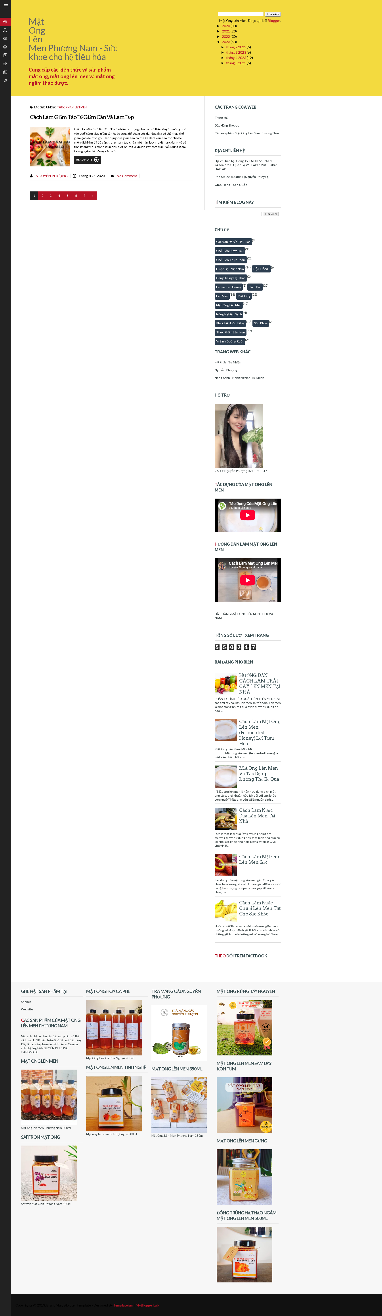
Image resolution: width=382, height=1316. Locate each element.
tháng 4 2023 (236, 57)
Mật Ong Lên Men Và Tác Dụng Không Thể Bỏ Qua (259, 774)
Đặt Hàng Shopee (227, 125)
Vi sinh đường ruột (230, 341)
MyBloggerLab (147, 1305)
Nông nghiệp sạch (229, 314)
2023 (226, 42)
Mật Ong (244, 296)
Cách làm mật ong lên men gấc (260, 859)
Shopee (26, 1002)
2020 (226, 26)
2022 (226, 36)
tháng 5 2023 (236, 63)
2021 (226, 31)
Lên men (222, 296)
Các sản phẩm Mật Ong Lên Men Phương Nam (247, 133)
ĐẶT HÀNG (261, 269)
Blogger (274, 20)
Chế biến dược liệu (230, 251)
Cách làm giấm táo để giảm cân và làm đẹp (82, 117)
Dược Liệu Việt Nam (230, 269)
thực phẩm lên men (72, 107)
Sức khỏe (260, 323)
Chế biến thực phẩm (231, 260)
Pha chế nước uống (230, 323)
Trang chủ (222, 117)
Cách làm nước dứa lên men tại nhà (257, 816)
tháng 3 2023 (236, 52)
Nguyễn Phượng (51, 176)
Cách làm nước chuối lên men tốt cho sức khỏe (260, 908)
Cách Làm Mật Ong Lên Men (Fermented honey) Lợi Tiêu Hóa (260, 732)
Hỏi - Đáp (255, 287)
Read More (84, 159)
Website (27, 1009)
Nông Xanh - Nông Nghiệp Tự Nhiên (239, 378)
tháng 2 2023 (236, 47)
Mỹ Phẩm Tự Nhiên (228, 362)
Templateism (123, 1305)
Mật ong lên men (228, 305)
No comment (127, 176)
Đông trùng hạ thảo (231, 278)
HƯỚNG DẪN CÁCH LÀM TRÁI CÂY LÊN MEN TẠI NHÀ (260, 684)
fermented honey (228, 287)
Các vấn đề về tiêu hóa (233, 242)
